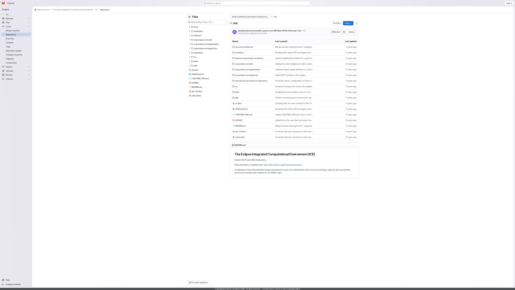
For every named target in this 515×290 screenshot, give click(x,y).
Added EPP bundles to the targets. (290, 75)
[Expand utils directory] (189, 65)
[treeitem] (207, 27)
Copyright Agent (293, 289)
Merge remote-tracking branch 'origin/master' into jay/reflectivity (294, 126)
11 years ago (351, 47)
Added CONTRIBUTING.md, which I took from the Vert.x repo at (294, 114)
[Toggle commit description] (304, 31)
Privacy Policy (268, 289)
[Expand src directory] (189, 57)
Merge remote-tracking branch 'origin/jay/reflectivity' (294, 47)
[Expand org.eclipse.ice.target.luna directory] (189, 48)
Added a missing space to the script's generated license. (294, 98)
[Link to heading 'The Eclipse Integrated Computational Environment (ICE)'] (317, 154)
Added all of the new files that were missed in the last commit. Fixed (294, 120)
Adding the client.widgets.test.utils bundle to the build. (294, 64)
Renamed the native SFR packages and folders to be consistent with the (294, 52)
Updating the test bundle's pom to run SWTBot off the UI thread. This (269, 31)
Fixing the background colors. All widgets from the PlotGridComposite (294, 86)
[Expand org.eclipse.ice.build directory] (189, 39)
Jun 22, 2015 (262, 33)
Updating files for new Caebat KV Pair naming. (294, 103)
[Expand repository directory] (189, 52)
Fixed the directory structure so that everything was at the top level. (294, 131)
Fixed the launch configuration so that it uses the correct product (294, 81)
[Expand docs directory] (189, 27)
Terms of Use (280, 289)
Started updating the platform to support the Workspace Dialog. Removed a (294, 58)
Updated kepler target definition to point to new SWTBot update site (294, 69)
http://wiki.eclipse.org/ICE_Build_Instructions (283, 165)
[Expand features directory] (189, 35)
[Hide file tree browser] (189, 17)
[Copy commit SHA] (344, 32)
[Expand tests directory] (189, 61)
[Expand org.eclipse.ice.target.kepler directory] (189, 44)
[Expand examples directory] (189, 31)
